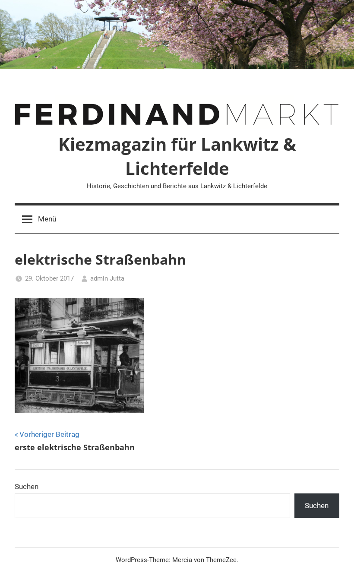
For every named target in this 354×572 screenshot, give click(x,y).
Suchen (26, 486)
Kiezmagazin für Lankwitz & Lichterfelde (177, 156)
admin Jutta (107, 278)
